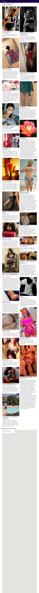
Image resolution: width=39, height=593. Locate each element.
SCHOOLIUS (4, 1)
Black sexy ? (5, 359)
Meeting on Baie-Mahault (26, 245)
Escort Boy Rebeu (7, 68)
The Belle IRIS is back (25, 338)
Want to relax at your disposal (27, 72)
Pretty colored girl (7, 31)
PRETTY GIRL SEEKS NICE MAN (10, 90)
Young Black (23, 138)
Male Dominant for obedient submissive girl (26, 33)
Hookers (3, 3)
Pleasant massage (7, 238)
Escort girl (5, 148)
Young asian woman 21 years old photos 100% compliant (10, 126)
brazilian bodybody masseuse (10, 384)
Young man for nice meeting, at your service (10, 417)
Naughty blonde (6, 330)
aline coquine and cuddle (26, 377)
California (13, 3)
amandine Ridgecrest (8, 181)
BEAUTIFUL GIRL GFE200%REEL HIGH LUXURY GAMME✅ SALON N (10, 274)
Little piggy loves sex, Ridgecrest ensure (28, 262)
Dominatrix (22, 107)
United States (8, 3)
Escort (21, 296)
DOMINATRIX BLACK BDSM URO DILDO (10, 212)
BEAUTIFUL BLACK (24, 225)
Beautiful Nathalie (24, 192)
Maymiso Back (6, 301)
